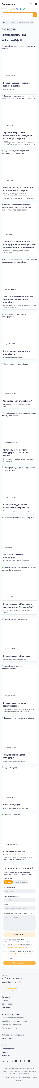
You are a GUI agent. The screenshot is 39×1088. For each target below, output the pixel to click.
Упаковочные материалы (13, 1035)
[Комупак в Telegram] (7, 1061)
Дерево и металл (9, 89)
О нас (4, 1045)
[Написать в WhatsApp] (24, 9)
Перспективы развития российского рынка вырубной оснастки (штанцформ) (17, 136)
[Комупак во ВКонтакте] (3, 1061)
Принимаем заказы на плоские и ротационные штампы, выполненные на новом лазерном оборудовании (17, 857)
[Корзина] (30, 4)
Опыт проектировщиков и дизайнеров (17, 511)
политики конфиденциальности (16, 954)
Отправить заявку (19, 963)
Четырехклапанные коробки (13, 1018)
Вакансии (6, 1055)
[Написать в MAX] (17, 9)
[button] (19, 963)
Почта (5, 905)
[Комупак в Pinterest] (16, 1061)
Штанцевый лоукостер (14, 851)
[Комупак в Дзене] (20, 1061)
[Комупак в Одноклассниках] (24, 1061)
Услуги (5, 1052)
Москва (8, 882)
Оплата (5, 1000)
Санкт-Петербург (20, 882)
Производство (8, 1049)
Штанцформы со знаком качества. (15, 808)
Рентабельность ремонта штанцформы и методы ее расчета (15, 453)
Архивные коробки (9, 1028)
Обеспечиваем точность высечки (15, 659)
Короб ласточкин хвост (11, 1024)
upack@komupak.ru (10, 982)
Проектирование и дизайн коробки (16, 561)
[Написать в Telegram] (20, 9)
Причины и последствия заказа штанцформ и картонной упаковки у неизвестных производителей (19, 244)
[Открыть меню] (35, 4)
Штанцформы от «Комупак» (16, 656)
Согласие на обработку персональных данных (19, 1071)
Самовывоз (7, 1004)
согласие (17, 944)
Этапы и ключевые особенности (14, 761)
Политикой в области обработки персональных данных (16, 948)
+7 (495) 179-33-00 (12, 978)
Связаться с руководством (19, 1074)
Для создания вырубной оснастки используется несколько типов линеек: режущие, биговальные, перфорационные (18, 196)
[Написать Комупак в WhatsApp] (11, 1061)
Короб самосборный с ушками (14, 1021)
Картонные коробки (10, 1014)
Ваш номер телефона (11, 896)
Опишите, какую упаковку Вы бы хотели (18, 913)
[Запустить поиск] (35, 15)
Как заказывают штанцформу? (17, 401)
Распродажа (7, 1038)
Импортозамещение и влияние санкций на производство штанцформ (18, 299)
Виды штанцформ (11, 804)
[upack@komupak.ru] (14, 9)
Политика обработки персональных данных (19, 1068)
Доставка (6, 1007)
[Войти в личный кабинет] (26, 4)
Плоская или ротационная (12, 357)
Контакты (6, 997)
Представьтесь (9, 887)
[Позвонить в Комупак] (11, 9)
